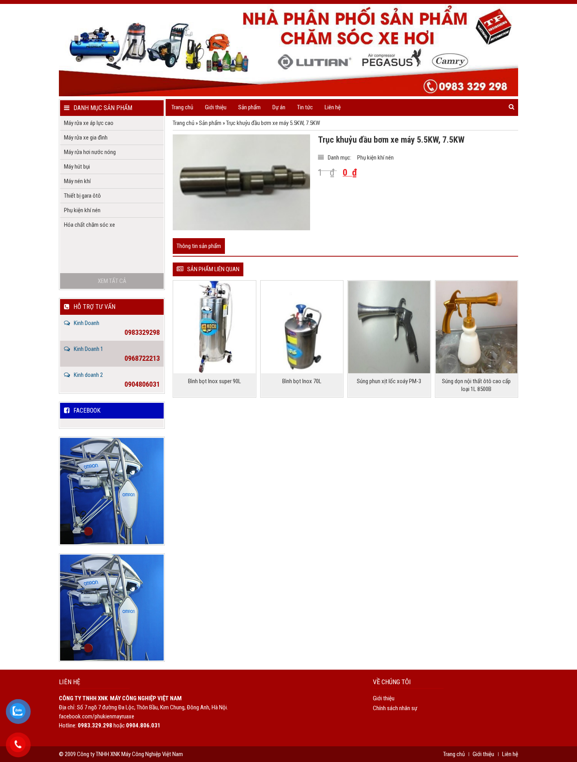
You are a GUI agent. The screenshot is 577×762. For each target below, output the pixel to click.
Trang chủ (182, 107)
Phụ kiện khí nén (375, 157)
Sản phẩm (210, 123)
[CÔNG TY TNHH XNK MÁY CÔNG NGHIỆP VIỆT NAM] (288, 50)
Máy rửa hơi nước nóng (90, 152)
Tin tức (305, 107)
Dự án (278, 107)
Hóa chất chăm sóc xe (89, 224)
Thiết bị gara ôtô (82, 195)
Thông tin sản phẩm (199, 246)
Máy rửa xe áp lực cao (88, 123)
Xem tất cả (112, 281)
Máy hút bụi (77, 166)
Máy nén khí (77, 181)
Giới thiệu (215, 107)
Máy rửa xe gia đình (86, 137)
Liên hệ (333, 107)
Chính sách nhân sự (395, 708)
